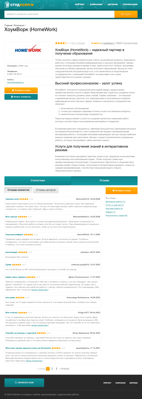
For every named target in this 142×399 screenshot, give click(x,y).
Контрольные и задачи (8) (116, 215)
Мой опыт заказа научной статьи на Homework (28, 348)
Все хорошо (11, 217)
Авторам (113, 4)
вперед (65, 369)
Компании (96, 4)
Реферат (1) (110, 212)
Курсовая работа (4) (114, 209)
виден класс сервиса (16, 277)
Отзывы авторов (46, 190)
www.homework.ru (15, 82)
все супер (10, 298)
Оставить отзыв (123, 191)
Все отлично (12, 313)
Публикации (130, 4)
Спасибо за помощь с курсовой (21, 333)
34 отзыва (78, 43)
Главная (8, 26)
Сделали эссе (12, 199)
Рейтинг (80, 4)
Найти (127, 14)
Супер (8, 265)
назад (42, 369)
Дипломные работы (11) (115, 202)
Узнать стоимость (22, 97)
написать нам (26, 383)
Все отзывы (111, 198)
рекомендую (12, 252)
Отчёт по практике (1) (115, 205)
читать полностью (39, 290)
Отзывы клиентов (18, 190)
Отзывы (104, 180)
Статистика (38, 180)
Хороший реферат (14, 235)
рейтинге (109, 43)
